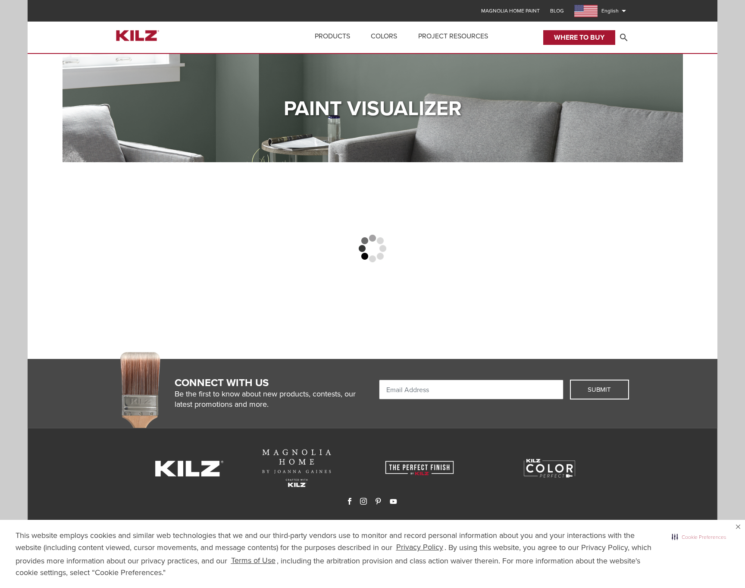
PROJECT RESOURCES (453, 36)
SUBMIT (599, 389)
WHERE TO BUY (579, 37)
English (615, 11)
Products (332, 36)
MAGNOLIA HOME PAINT (510, 10)
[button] (699, 537)
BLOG (557, 10)
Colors (384, 36)
